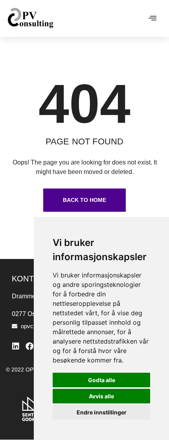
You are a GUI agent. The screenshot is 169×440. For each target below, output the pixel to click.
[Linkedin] (16, 346)
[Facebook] (29, 346)
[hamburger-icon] (152, 18)
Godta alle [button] (101, 380)
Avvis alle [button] (101, 396)
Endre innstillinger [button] (102, 412)
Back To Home (84, 200)
